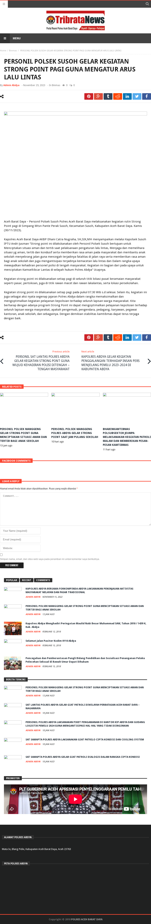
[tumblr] (108, 96)
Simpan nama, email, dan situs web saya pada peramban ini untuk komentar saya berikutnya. (50, 559)
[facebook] (146, 96)
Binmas (13, 50)
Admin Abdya (11, 85)
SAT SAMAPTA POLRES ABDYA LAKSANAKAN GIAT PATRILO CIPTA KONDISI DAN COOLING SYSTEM (85, 739)
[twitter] (137, 96)
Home (3, 50)
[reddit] (117, 96)
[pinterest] (88, 96)
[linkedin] (127, 96)
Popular (11, 580)
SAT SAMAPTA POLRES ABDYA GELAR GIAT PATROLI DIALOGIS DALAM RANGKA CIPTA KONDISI (83, 756)
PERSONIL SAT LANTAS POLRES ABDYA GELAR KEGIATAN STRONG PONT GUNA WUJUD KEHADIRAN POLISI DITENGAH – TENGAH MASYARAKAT (41, 360)
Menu (17, 38)
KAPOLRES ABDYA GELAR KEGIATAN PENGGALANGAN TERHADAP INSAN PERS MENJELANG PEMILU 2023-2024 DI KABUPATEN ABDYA (110, 360)
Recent (26, 580)
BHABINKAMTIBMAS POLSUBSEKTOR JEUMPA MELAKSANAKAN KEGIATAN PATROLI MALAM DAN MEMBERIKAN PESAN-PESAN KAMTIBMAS (127, 436)
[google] (98, 96)
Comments (43, 580)
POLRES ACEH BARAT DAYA (86, 919)
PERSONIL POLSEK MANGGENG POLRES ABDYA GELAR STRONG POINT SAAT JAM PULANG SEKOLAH (74, 433)
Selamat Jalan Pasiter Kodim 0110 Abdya (51, 640)
